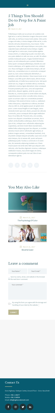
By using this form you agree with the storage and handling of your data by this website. (29, 303)
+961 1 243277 (15, 395)
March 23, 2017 (29, 217)
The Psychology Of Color (27, 220)
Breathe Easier (28, 250)
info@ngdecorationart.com (19, 400)
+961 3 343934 (15, 397)
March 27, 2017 (16, 29)
